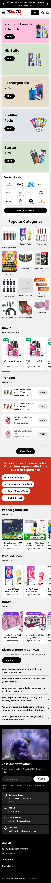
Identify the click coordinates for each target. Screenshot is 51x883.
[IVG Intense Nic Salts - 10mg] (35, 347)
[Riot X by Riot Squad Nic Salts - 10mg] (8, 393)
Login (35, 12)
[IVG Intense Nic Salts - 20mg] (12, 347)
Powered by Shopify (31, 878)
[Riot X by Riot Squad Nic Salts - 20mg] (8, 406)
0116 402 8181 (14, 811)
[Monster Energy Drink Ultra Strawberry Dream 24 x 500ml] (12, 621)
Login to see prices (10, 367)
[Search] (42, 12)
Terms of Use (31, 785)
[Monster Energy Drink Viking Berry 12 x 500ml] (35, 621)
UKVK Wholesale (15, 878)
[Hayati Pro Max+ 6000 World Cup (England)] (35, 529)
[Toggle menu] (3, 12)
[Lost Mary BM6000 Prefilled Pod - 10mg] (12, 575)
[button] (3, 3)
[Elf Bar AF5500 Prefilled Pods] (35, 575)
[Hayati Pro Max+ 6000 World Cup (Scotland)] (12, 529)
